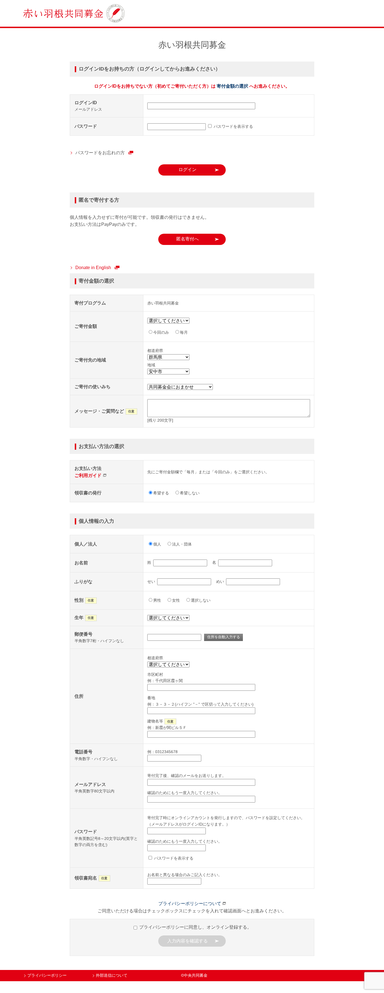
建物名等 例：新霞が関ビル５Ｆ (167, 724)
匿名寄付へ (187, 239)
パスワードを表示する (233, 126)
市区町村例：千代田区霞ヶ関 (165, 677)
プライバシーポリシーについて (189, 903)
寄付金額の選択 (232, 86)
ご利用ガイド (87, 475)
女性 (176, 600)
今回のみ (161, 332)
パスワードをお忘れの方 (100, 152)
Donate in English (93, 267)
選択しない (201, 600)
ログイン (187, 169)
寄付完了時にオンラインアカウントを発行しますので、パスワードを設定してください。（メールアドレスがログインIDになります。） (226, 820)
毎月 (184, 332)
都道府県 (155, 658)
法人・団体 (182, 544)
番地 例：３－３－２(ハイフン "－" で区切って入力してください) (200, 701)
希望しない (190, 493)
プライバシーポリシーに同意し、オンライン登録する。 (195, 927)
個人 (157, 544)
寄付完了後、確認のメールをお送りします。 (186, 775)
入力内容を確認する (187, 941)
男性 (157, 600)
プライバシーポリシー (47, 975)
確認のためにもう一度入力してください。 (184, 792)
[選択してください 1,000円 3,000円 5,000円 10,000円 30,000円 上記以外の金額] (170, 320)
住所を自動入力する (223, 637)
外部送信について (111, 975)
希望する (161, 493)
